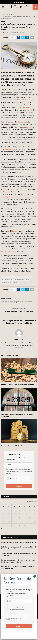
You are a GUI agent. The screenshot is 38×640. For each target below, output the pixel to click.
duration (23, 157)
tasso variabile (14, 189)
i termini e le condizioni (17, 609)
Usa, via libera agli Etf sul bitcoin (14, 446)
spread (28, 127)
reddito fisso (19, 279)
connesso (12, 302)
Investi (3, 21)
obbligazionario (7, 279)
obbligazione (7, 197)
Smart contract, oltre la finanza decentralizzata (18, 542)
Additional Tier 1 (7, 277)
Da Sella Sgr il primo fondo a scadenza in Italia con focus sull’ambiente (19, 321)
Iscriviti (19, 486)
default (3, 140)
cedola (22, 194)
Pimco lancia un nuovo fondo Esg (19, 311)
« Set (2, 528)
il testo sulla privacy (20, 471)
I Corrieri (19, 7)
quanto (7, 209)
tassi (27, 279)
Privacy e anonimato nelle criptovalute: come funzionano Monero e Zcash (18, 561)
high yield (14, 231)
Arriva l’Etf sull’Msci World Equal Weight (17, 385)
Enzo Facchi (6, 32)
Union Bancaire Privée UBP (10, 282)
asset (3, 157)
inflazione (15, 90)
